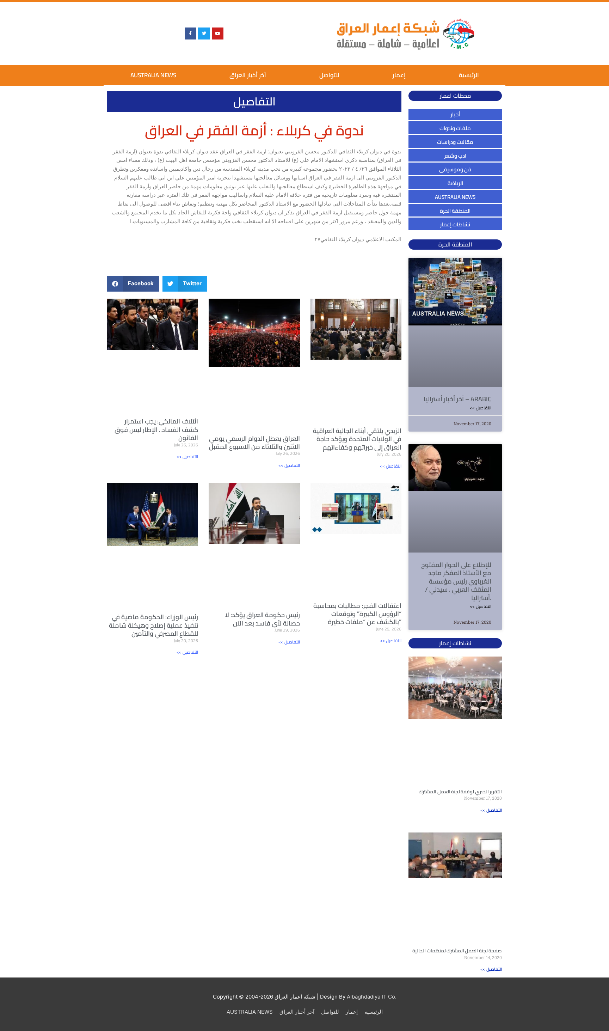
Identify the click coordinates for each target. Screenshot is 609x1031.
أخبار (455, 114)
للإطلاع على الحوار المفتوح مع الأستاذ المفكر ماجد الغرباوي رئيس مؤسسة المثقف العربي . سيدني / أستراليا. (456, 581)
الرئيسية (469, 75)
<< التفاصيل (187, 456)
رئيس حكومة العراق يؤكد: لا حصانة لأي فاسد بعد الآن (262, 619)
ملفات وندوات (455, 128)
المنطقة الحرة (455, 211)
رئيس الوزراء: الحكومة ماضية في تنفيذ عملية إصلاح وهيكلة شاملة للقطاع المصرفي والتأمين (153, 625)
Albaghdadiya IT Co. (371, 996)
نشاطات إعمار (455, 224)
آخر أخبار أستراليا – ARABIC (457, 399)
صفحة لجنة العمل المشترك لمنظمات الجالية (457, 950)
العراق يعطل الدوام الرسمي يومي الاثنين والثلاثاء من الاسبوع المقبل (254, 442)
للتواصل (329, 75)
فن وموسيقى (455, 169)
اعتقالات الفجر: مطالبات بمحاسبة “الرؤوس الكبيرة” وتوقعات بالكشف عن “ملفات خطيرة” (357, 614)
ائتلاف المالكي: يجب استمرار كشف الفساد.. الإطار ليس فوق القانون (156, 429)
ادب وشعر (455, 156)
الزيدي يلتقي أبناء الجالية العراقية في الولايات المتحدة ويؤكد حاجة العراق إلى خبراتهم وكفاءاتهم (357, 439)
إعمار (399, 75)
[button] (133, 284)
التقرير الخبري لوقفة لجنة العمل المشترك (460, 791)
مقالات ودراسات (455, 142)
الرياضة (455, 183)
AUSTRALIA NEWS (153, 75)
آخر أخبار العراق (247, 75)
